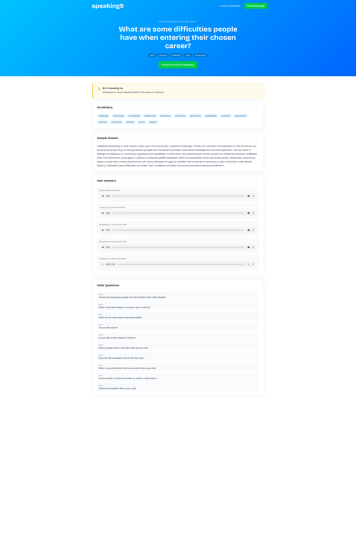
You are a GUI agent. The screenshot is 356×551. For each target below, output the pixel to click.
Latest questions (230, 5)
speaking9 (108, 6)
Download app (255, 5)
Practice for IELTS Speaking (178, 64)
